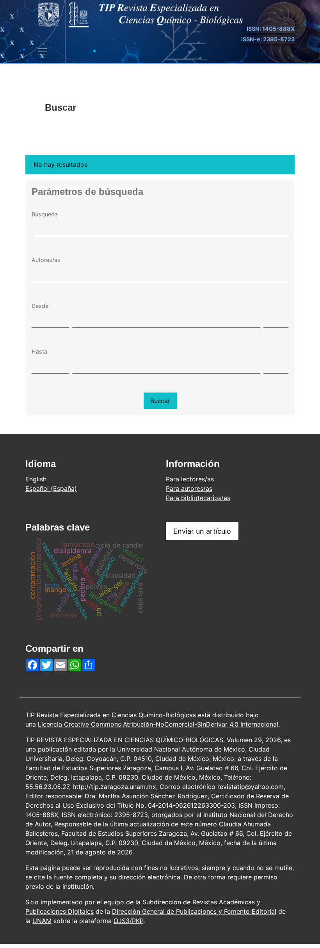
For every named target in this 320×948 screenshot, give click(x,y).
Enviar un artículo (202, 531)
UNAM (42, 921)
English (35, 479)
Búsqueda (45, 214)
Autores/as (46, 259)
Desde (40, 305)
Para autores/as (189, 488)
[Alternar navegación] (42, 52)
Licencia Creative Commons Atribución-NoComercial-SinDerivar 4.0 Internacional (158, 724)
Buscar (160, 401)
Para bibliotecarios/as (198, 498)
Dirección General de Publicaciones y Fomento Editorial (194, 911)
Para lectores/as (190, 479)
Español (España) (51, 488)
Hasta (39, 351)
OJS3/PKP (128, 921)
